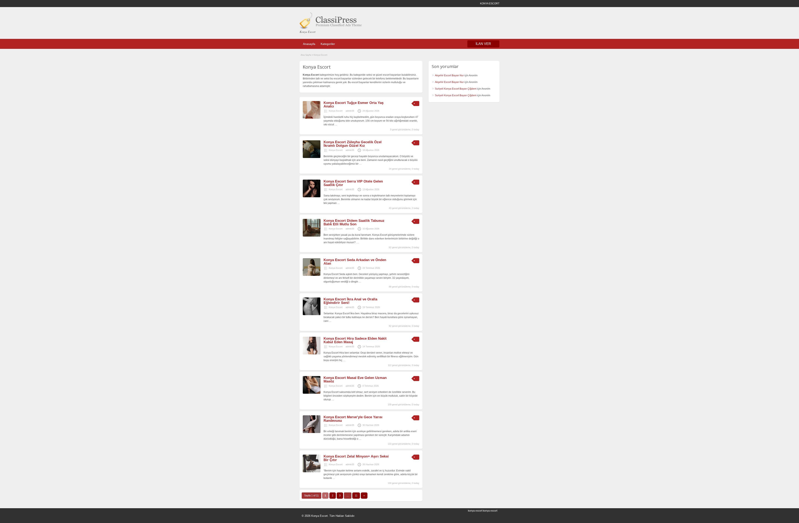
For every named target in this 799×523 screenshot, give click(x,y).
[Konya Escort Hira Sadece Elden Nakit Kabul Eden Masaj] (311, 353)
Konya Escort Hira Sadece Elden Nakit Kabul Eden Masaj (355, 340)
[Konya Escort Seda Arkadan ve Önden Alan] (311, 275)
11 (356, 495)
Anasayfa (309, 44)
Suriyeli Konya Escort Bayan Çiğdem (455, 88)
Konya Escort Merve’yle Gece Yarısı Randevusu (353, 419)
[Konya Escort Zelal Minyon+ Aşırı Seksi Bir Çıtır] (311, 471)
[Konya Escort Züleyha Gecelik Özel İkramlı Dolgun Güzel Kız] (311, 157)
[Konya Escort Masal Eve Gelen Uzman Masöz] (311, 392)
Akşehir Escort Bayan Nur (449, 75)
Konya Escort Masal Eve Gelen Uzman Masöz (355, 379)
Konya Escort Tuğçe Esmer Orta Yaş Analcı (353, 104)
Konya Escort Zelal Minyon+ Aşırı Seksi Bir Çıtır (356, 458)
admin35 (350, 111)
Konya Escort (335, 111)
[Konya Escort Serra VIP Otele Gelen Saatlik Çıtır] (311, 196)
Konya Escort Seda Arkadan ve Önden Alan (355, 261)
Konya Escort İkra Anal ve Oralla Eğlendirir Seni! (350, 301)
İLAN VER (483, 44)
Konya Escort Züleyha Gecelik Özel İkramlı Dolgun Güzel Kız (353, 144)
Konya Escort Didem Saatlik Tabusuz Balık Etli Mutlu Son (354, 222)
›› (364, 495)
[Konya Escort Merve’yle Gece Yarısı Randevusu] (311, 432)
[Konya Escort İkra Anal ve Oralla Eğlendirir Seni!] (311, 314)
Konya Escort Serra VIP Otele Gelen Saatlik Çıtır (353, 183)
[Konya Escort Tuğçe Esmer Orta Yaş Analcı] (311, 117)
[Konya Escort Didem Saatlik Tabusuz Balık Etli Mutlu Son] (311, 235)
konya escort (475, 510)
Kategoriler (328, 44)
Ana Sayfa (306, 55)
